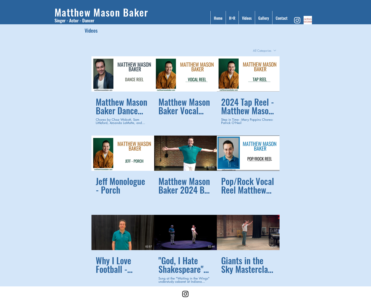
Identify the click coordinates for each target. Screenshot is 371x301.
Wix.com (148, 295)
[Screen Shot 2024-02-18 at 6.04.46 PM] (308, 20)
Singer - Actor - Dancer (74, 20)
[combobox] (264, 50)
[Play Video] (123, 74)
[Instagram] (297, 20)
